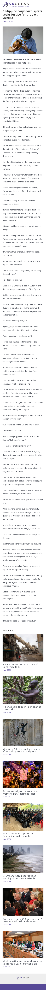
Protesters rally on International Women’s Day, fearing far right (20, 792)
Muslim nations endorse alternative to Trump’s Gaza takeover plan (22, 962)
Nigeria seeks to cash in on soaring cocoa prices (22, 708)
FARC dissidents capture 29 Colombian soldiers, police (18, 834)
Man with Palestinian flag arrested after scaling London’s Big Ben (22, 750)
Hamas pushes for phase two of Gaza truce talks (20, 665)
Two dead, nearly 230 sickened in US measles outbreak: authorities (22, 920)
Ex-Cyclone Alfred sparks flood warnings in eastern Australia (19, 877)
